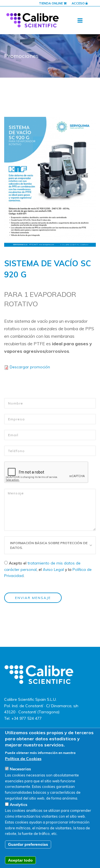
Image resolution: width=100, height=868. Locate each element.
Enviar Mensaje (33, 598)
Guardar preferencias (28, 844)
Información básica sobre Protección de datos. (49, 545)
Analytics (18, 804)
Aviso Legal (53, 569)
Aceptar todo (20, 860)
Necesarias (20, 768)
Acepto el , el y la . (48, 569)
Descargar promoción (30, 366)
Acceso (79, 3)
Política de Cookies (23, 758)
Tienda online (51, 3)
